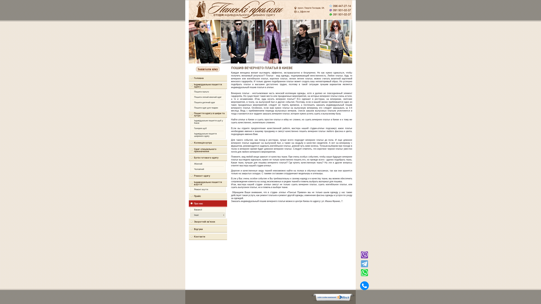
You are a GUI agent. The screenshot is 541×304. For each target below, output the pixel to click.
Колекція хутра (203, 142)
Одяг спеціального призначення (205, 150)
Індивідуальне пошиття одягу (208, 85)
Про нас (198, 203)
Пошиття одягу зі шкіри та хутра (209, 114)
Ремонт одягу (202, 175)
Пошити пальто (201, 91)
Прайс (197, 196)
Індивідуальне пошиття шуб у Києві (208, 121)
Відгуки (198, 229)
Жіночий (198, 164)
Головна (199, 78)
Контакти (199, 236)
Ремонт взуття (201, 189)
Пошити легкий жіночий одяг (207, 97)
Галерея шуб (200, 128)
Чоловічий (199, 169)
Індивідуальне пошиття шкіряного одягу (205, 134)
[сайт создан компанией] (333, 300)
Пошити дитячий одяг (204, 102)
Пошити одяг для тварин (206, 108)
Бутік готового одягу (206, 157)
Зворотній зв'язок (204, 221)
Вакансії (198, 209)
